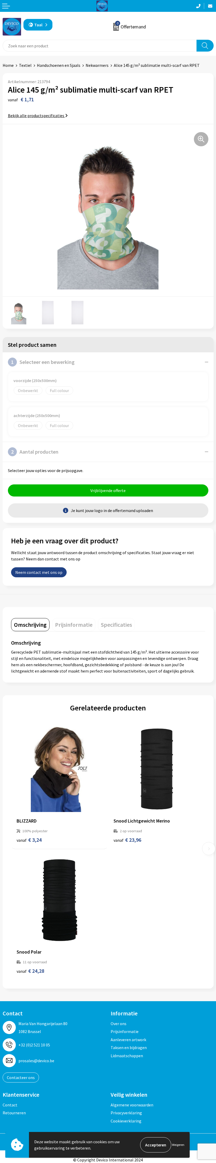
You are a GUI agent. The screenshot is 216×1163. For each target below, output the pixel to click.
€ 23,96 (127, 839)
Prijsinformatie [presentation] (73, 624)
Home (8, 65)
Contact (10, 1104)
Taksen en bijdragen (129, 1047)
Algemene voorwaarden (132, 1104)
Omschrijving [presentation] (30, 624)
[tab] (30, 624)
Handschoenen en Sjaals (58, 65)
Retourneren (14, 1112)
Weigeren (178, 1145)
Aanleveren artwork (128, 1039)
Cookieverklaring (126, 1121)
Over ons (118, 1023)
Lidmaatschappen (127, 1055)
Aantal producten (34, 451)
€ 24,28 (30, 971)
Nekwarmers (97, 65)
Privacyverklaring (126, 1112)
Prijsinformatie (125, 1031)
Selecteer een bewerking (43, 362)
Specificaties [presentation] (116, 624)
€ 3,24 (29, 839)
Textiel (25, 65)
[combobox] (100, 46)
